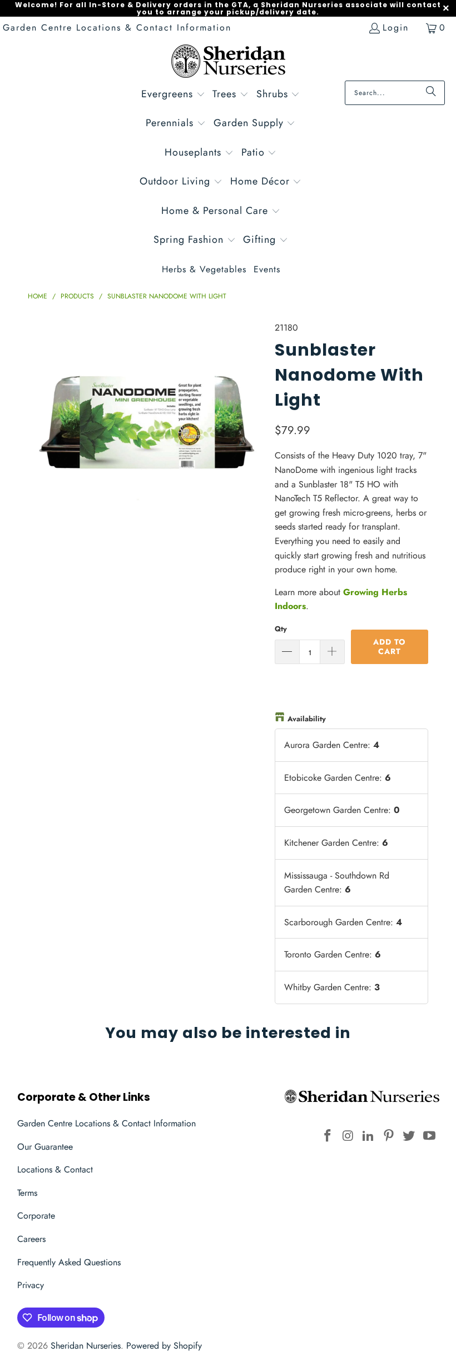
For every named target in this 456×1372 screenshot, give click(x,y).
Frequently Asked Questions (69, 1262)
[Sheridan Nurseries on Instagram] (348, 1136)
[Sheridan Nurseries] (228, 62)
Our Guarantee (45, 1146)
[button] (173, 95)
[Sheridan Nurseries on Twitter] (409, 1136)
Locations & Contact (55, 1169)
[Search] (431, 93)
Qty (281, 628)
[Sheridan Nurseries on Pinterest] (388, 1136)
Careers (31, 1239)
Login (396, 27)
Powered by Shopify (164, 1345)
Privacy (30, 1285)
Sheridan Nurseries (86, 1345)
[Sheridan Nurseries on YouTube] (430, 1136)
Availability (307, 719)
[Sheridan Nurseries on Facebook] (327, 1136)
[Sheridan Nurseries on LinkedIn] (368, 1136)
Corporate (36, 1215)
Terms (27, 1192)
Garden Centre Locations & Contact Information (117, 27)
